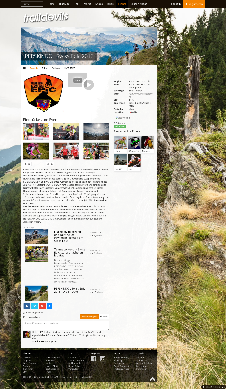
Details (34, 68)
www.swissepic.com (50, 200)
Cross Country (29, 363)
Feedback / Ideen (144, 363)
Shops (99, 4)
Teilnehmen (120, 126)
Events (122, 4)
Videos (56, 68)
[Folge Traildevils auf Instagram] (102, 359)
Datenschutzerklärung (85, 377)
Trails (48, 371)
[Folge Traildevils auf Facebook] (93, 359)
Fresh (104, 316)
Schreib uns (141, 360)
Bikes (110, 4)
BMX (25, 371)
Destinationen (52, 368)
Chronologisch (90, 316)
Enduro (26, 366)
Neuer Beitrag (74, 366)
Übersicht (24, 68)
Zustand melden (76, 360)
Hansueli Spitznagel (213, 387)
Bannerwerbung (121, 357)
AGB (56, 377)
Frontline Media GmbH (40, 377)
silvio (131, 109)
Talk (76, 4)
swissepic (99, 232)
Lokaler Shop (52, 366)
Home (51, 4)
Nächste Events (53, 357)
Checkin (72, 357)
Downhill (27, 357)
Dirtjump (27, 360)
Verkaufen (73, 368)
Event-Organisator (122, 366)
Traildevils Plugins (122, 368)
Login (177, 4)
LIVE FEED (69, 68)
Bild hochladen (75, 363)
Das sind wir (142, 366)
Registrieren (195, 4)
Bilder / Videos (139, 4)
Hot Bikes (50, 360)
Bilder (45, 68)
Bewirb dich (141, 368)
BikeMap (64, 4)
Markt (87, 4)
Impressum (66, 377)
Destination (119, 363)
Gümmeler (28, 368)
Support (140, 357)
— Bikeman (38, 341)
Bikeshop (118, 360)
